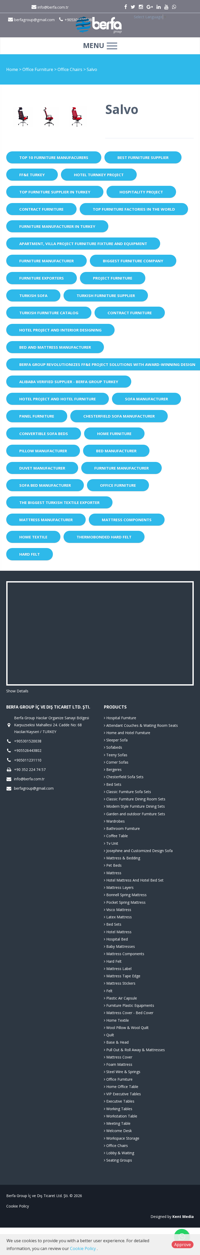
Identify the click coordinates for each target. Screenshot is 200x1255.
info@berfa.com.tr (52, 7)
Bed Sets (113, 784)
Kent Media (183, 1216)
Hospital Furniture (120, 717)
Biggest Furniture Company (133, 260)
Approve (182, 1244)
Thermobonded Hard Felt (104, 536)
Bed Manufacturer (116, 450)
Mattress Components (127, 519)
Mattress (113, 872)
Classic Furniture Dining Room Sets (135, 798)
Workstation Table (121, 1116)
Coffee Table (116, 835)
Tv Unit (111, 843)
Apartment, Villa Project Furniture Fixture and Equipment (83, 243)
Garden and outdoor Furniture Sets (135, 813)
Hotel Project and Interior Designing (60, 329)
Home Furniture (114, 433)
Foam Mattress (118, 1064)
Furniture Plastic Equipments (129, 1005)
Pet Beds (113, 865)
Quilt (109, 1034)
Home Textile (33, 536)
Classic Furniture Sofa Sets (128, 791)
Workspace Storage (122, 1138)
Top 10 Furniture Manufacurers (53, 157)
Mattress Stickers (120, 983)
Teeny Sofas (116, 754)
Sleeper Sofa (116, 739)
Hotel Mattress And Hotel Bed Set (134, 880)
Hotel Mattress (118, 931)
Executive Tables (119, 1101)
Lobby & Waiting (119, 1152)
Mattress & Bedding (122, 857)
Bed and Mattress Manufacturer (55, 347)
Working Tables (118, 1108)
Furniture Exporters (41, 278)
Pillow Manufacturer (43, 450)
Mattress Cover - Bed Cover (129, 1012)
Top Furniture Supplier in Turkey (54, 191)
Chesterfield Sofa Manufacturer (119, 416)
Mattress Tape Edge (122, 975)
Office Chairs (70, 69)
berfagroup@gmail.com (34, 788)
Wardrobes (115, 821)
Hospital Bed (116, 939)
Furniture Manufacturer (46, 260)
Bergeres (113, 769)
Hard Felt (29, 554)
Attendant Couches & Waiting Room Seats (141, 725)
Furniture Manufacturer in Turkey (57, 226)
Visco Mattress (118, 909)
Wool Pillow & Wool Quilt (127, 1027)
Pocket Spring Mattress (125, 902)
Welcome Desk (118, 1130)
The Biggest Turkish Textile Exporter (59, 502)
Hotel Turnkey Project (99, 174)
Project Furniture (112, 278)
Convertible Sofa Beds (43, 433)
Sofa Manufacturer (146, 398)
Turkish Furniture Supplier (106, 295)
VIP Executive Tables (123, 1093)
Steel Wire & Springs (122, 1071)
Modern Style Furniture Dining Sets (135, 806)
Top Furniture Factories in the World (134, 209)
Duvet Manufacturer (42, 468)
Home (12, 69)
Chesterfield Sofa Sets (124, 776)
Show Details (17, 690)
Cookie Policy (17, 1206)
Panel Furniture (36, 416)
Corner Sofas (116, 762)
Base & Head (117, 1042)
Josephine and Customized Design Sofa (139, 850)
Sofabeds (113, 747)
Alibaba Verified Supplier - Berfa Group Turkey (68, 381)
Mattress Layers (119, 887)
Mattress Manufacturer (46, 519)
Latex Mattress (118, 916)
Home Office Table (121, 1086)
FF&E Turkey (32, 174)
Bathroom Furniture (122, 828)
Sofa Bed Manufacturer (45, 485)
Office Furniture (38, 69)
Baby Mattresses (120, 946)
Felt (109, 990)
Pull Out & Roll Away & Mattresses (135, 1049)
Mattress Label (118, 968)
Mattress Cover (118, 1057)
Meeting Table (117, 1123)
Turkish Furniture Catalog (48, 312)
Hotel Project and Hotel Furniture (57, 398)
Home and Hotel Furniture (127, 732)
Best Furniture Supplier (142, 157)
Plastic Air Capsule (121, 998)
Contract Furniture (41, 209)
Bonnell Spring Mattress (126, 894)
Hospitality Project (141, 191)
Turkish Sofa (33, 295)
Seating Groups (118, 1160)
